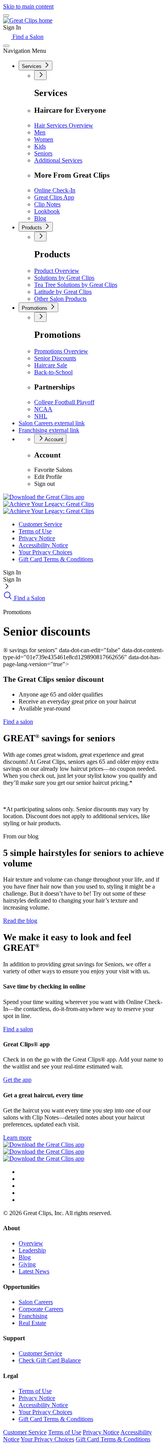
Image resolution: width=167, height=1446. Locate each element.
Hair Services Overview (63, 125)
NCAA (43, 409)
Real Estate (32, 1323)
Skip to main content (28, 6)
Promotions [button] (35, 308)
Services (32, 66)
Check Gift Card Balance (50, 1360)
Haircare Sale (50, 365)
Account (53, 439)
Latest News (34, 1271)
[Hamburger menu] (6, 15)
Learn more (17, 1137)
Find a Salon (27, 36)
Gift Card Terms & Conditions (56, 559)
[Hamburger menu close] (6, 46)
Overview (31, 1243)
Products (32, 228)
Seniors (43, 153)
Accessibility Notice (43, 545)
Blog (40, 218)
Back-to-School (53, 372)
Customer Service (40, 524)
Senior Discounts (55, 358)
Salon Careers (52, 423)
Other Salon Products (60, 298)
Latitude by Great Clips (63, 291)
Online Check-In (54, 190)
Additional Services (58, 160)
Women (43, 139)
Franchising (49, 430)
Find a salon (18, 721)
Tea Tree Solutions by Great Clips (75, 284)
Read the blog (20, 920)
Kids (40, 146)
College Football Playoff (64, 402)
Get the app (17, 1079)
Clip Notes (47, 204)
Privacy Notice (37, 538)
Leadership (32, 1250)
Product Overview (56, 270)
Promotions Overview (61, 351)
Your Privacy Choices (45, 552)
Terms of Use (35, 531)
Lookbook (47, 211)
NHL (40, 416)
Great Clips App (54, 197)
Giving (27, 1264)
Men (39, 132)
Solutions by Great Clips (64, 277)
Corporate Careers (41, 1309)
